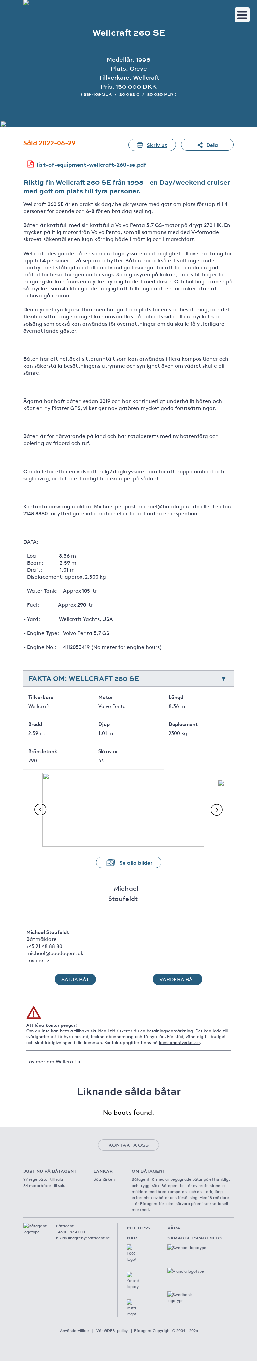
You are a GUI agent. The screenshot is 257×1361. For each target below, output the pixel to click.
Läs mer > (37, 959)
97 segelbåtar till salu (43, 1179)
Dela (212, 144)
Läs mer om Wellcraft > (53, 1061)
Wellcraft (146, 77)
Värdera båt (177, 979)
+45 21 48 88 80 (44, 945)
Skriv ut (157, 144)
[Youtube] (133, 1280)
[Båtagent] (28, 2)
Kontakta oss (128, 1145)
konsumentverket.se (179, 1042)
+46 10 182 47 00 (70, 1231)
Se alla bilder (136, 862)
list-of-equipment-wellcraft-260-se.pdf (91, 164)
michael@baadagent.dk (54, 952)
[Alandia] (187, 1274)
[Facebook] (131, 1253)
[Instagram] (131, 1308)
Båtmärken (104, 1179)
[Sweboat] (187, 1251)
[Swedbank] (187, 1298)
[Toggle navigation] (242, 14)
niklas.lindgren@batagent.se (83, 1237)
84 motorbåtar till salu (44, 1185)
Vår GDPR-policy (112, 1330)
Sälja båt (75, 979)
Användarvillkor (74, 1330)
